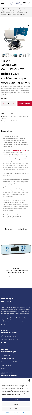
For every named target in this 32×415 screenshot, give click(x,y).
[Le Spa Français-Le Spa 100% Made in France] (16, 3)
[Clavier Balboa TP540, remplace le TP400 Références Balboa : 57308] (16, 250)
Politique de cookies (11, 412)
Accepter (16, 399)
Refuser (16, 404)
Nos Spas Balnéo (6, 355)
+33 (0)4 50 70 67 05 (10, 336)
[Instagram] (8, 342)
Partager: (3, 121)
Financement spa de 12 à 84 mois (10, 362)
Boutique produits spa (7, 358)
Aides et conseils (6, 365)
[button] (29, 380)
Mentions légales (21, 412)
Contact (3, 368)
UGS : (2, 114)
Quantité (3, 98)
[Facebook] (1, 342)
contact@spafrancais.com (11, 339)
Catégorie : (4, 116)
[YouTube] (5, 342)
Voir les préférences (16, 409)
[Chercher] (29, 3)
